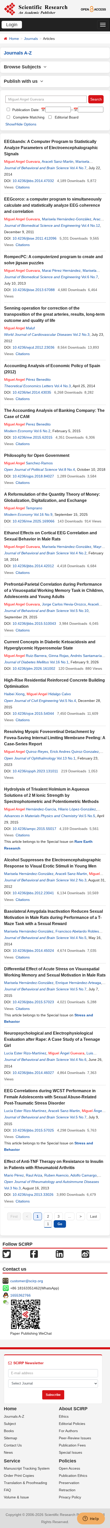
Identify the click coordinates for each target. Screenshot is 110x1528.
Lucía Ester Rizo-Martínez (25, 1053)
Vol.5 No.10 (79, 611)
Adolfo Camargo (83, 1175)
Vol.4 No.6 (78, 1059)
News (8, 1452)
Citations (23, 187)
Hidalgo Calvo (49, 694)
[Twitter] (7, 1253)
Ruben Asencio (56, 1175)
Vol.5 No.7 (78, 989)
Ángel (66, 1053)
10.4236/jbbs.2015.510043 (34, 623)
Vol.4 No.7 (78, 168)
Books (9, 1431)
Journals (31, 39)
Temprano (23, 508)
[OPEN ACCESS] (93, 9)
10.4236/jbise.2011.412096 (35, 238)
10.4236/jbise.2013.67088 (34, 290)
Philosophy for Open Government (36, 455)
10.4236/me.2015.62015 (32, 437)
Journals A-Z (14, 1416)
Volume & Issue (16, 1497)
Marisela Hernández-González (66, 219)
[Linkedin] (59, 1253)
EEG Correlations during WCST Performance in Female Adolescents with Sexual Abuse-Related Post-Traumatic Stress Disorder (50, 1097)
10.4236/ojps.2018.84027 (33, 476)
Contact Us (13, 1445)
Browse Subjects (23, 66)
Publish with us (22, 81)
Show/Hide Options (20, 124)
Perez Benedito (27, 424)
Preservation (69, 1483)
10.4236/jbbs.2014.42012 (33, 566)
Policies (67, 1460)
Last (93, 1216)
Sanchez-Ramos (28, 463)
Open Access (69, 1468)
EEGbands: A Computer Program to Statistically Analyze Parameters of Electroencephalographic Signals (51, 147)
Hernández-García (30, 809)
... (69, 1216)
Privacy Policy (70, 1497)
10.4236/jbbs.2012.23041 (33, 893)
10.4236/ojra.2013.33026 (33, 1194)
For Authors (68, 1431)
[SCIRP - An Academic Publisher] (36, 9)
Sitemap (10, 1438)
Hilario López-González (77, 809)
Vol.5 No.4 (67, 701)
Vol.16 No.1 (59, 662)
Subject (10, 1424)
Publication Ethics (73, 1475)
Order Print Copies (19, 1475)
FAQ (7, 1490)
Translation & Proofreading (25, 1483)
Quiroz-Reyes (26, 751)
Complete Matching (29, 117)
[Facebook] (34, 1253)
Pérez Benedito (27, 379)
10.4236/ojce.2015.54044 (33, 713)
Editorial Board (67, 117)
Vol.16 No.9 (43, 514)
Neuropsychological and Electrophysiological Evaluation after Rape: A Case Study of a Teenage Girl (52, 1039)
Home (14, 39)
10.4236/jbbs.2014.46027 (33, 1073)
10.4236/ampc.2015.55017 (34, 829)
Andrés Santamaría (86, 656)
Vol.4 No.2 (78, 553)
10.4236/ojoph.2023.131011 (35, 771)
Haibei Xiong (14, 694)
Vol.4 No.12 (90, 225)
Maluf (19, 328)
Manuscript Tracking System (27, 1468)
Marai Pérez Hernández (61, 270)
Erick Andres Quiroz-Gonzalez (74, 751)
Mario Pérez (14, 1175)
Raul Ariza (34, 1175)
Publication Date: (25, 110)
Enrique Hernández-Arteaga (78, 983)
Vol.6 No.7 (89, 277)
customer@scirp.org (26, 1281)
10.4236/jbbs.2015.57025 (33, 1130)
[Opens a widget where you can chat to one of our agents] (91, 1519)
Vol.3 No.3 (12, 1188)
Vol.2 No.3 (81, 334)
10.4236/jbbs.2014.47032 (33, 181)
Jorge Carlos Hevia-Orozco (64, 604)
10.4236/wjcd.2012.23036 (33, 347)
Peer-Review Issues (75, 1438)
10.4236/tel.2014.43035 (32, 392)
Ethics (64, 1416)
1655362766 (20, 1295)
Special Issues (70, 1452)
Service (12, 1460)
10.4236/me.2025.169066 (33, 521)
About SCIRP (73, 1408)
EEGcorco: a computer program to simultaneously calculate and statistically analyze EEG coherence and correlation (53, 205)
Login (11, 24)
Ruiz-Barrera (25, 656)
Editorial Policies (72, 1424)
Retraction (67, 1490)
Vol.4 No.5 (78, 938)
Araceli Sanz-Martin (57, 161)
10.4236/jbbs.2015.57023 (33, 1002)
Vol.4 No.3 (62, 386)
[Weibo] (85, 1253)
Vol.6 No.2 (42, 431)
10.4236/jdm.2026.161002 (34, 668)
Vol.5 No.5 (87, 816)
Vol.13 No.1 (66, 758)
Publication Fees (72, 1445)
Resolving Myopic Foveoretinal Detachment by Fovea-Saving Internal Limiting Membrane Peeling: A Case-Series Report (54, 737)
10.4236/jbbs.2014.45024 (33, 950)
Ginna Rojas (59, 656)
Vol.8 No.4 (66, 469)
